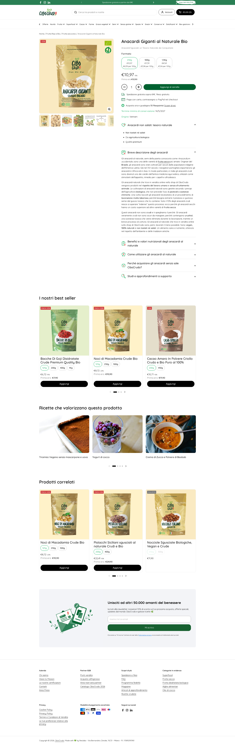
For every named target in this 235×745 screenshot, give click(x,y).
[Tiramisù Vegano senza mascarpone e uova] (64, 434)
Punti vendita (86, 675)
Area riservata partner (90, 682)
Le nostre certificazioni (50, 682)
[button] (185, 12)
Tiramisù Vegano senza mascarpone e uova (63, 457)
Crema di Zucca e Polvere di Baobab (166, 457)
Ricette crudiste (128, 694)
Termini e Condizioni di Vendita (53, 717)
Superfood (168, 675)
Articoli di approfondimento (134, 690)
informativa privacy (145, 635)
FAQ (123, 679)
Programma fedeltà (130, 682)
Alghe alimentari (170, 686)
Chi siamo (43, 675)
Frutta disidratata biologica (175, 682)
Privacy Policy (46, 713)
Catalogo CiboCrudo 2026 (92, 686)
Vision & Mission (46, 679)
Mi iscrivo (149, 627)
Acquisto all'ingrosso (90, 679)
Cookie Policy (45, 709)
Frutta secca (169, 679)
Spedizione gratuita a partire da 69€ (117, 2)
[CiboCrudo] (48, 12)
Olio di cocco (169, 690)
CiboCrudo (59, 740)
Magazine (126, 686)
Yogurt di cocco (101, 457)
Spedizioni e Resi (129, 675)
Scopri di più (170, 105)
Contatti (43, 686)
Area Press (44, 690)
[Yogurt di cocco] (117, 434)
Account (168, 12)
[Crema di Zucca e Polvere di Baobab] (171, 434)
